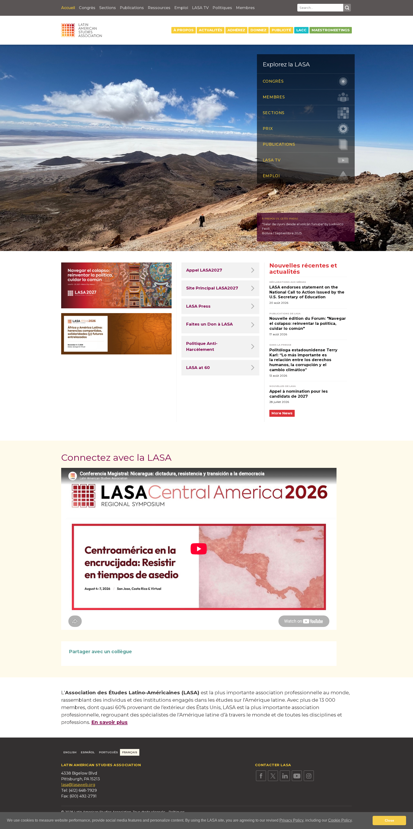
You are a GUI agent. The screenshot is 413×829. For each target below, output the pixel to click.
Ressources (159, 7)
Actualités (210, 30)
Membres (245, 7)
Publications (132, 7)
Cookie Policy (340, 820)
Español (88, 752)
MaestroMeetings (331, 30)
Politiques (222, 7)
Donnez (258, 30)
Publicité (281, 30)
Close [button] (389, 820)
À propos (184, 30)
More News (282, 413)
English (69, 752)
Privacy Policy (291, 820)
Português (108, 752)
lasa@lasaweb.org (78, 784)
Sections (107, 7)
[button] (354, 821)
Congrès (87, 7)
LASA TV (200, 7)
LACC (301, 30)
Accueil (68, 7)
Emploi (181, 7)
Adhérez (236, 30)
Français (129, 752)
